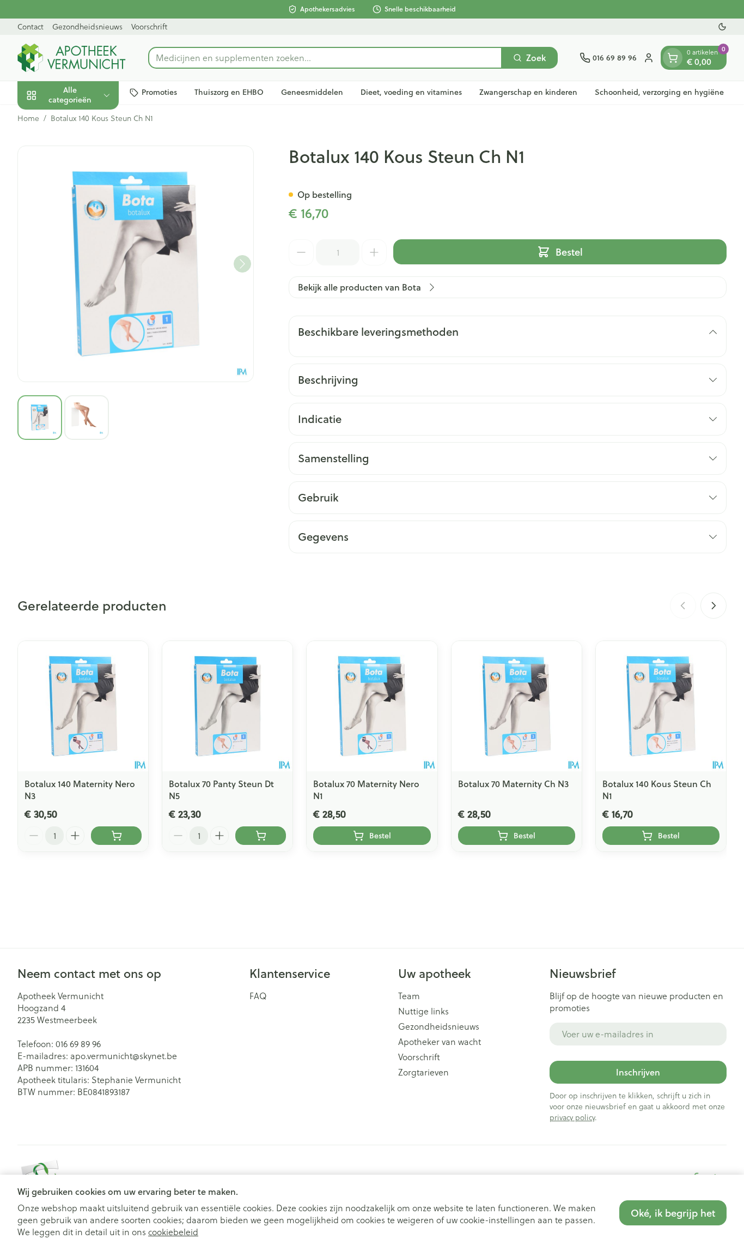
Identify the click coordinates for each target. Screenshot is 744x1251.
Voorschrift (149, 26)
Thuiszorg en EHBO (229, 92)
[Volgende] (242, 264)
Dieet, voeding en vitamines (411, 92)
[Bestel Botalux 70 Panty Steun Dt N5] (260, 835)
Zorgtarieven (423, 1072)
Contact (30, 26)
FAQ (258, 996)
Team (409, 996)
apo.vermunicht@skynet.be (123, 1055)
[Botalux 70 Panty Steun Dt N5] (227, 706)
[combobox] (325, 58)
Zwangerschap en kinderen (528, 92)
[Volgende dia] (713, 606)
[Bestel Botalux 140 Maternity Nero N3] (116, 835)
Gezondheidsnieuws (87, 26)
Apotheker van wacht (439, 1042)
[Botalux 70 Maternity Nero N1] (372, 706)
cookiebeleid (173, 1231)
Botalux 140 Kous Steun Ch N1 (656, 789)
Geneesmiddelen (312, 92)
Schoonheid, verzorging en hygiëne (659, 92)
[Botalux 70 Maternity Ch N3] (517, 706)
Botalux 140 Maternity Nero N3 (80, 789)
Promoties (159, 92)
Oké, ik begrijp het (673, 1213)
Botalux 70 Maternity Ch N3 (513, 783)
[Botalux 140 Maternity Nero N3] (83, 706)
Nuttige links (423, 1011)
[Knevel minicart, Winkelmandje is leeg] (672, 58)
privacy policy (572, 1117)
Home (28, 118)
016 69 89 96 (78, 1043)
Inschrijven (638, 1072)
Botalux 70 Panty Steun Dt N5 (221, 789)
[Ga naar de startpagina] (71, 58)
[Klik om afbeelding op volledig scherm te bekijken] (135, 264)
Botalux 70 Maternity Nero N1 (366, 789)
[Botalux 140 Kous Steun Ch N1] (661, 706)
